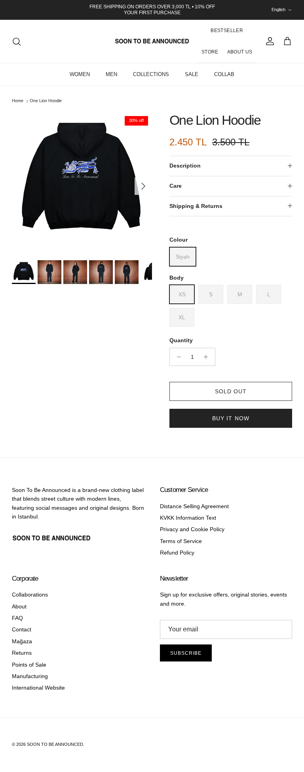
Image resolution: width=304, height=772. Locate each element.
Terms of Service (181, 541)
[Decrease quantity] (177, 357)
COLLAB (224, 74)
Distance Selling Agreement (194, 506)
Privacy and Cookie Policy (192, 529)
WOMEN (80, 74)
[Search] (16, 41)
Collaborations (30, 594)
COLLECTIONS (151, 74)
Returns (22, 653)
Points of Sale (29, 664)
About (19, 606)
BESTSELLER (227, 30)
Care (175, 186)
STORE (209, 52)
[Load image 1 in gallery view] (82, 182)
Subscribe (185, 653)
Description (185, 165)
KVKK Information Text (188, 518)
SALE (191, 74)
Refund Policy (177, 552)
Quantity (181, 340)
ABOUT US (240, 52)
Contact (21, 629)
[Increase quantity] (208, 357)
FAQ (17, 618)
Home (17, 100)
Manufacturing (30, 676)
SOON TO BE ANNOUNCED (55, 744)
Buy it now (230, 418)
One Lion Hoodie (46, 100)
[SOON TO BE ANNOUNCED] (152, 41)
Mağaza (22, 641)
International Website (38, 687)
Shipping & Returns (195, 206)
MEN (111, 74)
